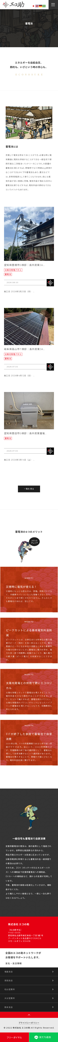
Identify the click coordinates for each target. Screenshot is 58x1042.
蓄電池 (8, 274)
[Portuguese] (44, 6)
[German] (40, 6)
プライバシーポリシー (29, 1023)
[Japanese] (33, 6)
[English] (37, 6)
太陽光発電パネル (13, 270)
